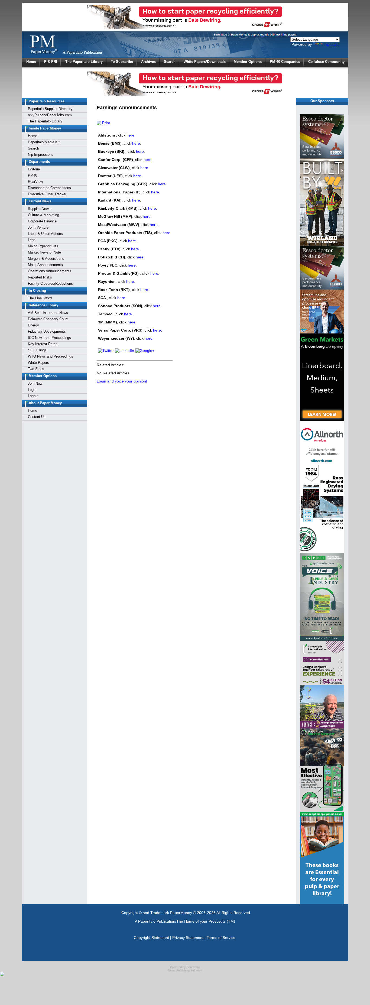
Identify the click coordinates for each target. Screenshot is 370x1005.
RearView (35, 182)
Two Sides (36, 369)
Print (105, 123)
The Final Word (40, 298)
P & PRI (50, 62)
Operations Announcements (49, 271)
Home (31, 62)
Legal (32, 240)
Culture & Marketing (43, 215)
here (130, 135)
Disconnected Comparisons (49, 188)
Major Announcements (45, 265)
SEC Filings (37, 350)
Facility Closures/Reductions (50, 283)
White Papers (38, 363)
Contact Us (37, 417)
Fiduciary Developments (47, 331)
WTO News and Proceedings (50, 356)
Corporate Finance (42, 221)
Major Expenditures (43, 246)
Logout (33, 396)
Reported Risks (40, 277)
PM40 (32, 175)
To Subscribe (122, 62)
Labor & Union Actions (45, 234)
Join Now (35, 383)
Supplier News (39, 209)
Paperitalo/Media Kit (44, 142)
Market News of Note (44, 252)
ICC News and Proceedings (49, 338)
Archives (148, 62)
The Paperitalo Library (84, 62)
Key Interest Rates (42, 344)
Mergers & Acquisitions (46, 259)
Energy (33, 325)
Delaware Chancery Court (48, 319)
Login (32, 390)
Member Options (248, 62)
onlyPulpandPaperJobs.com (50, 115)
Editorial (34, 169)
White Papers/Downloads (205, 62)
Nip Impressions (40, 155)
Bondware (193, 967)
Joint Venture (38, 227)
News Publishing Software (185, 970)
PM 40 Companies (285, 62)
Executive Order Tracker (47, 194)
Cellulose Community (326, 62)
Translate (332, 44)
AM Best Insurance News (48, 313)
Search (170, 62)
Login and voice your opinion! (122, 381)
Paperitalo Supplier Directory (50, 109)
